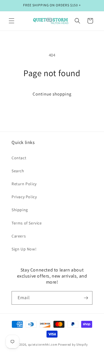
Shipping (20, 209)
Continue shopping (52, 94)
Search (18, 170)
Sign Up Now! (24, 249)
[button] (11, 20)
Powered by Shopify (73, 344)
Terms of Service (27, 223)
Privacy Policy (24, 196)
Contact (19, 157)
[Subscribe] (85, 298)
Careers (19, 236)
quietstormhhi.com (42, 344)
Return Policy (24, 183)
